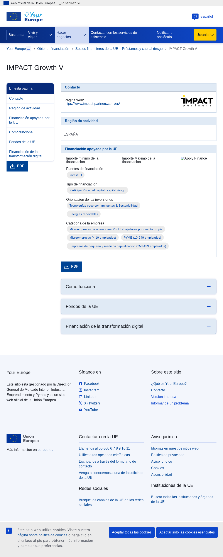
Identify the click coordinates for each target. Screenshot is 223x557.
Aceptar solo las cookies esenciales (187, 532)
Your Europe (16, 49)
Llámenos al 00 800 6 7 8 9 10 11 (104, 448)
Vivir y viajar (33, 35)
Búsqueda (16, 35)
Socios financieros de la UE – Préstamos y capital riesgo (119, 49)
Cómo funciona (21, 132)
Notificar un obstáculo (165, 35)
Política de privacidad (167, 455)
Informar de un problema (170, 403)
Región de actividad (24, 108)
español (203, 16)
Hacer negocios (64, 35)
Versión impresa (163, 397)
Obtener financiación (53, 49)
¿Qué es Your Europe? (169, 383)
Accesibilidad (161, 474)
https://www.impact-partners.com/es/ (92, 103)
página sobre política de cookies (42, 535)
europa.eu (45, 450)
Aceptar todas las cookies (132, 532)
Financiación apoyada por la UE (29, 120)
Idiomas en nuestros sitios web (175, 448)
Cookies (157, 468)
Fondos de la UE (22, 142)
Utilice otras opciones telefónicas (104, 455)
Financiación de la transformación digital (25, 154)
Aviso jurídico (161, 461)
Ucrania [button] (202, 35)
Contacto (16, 98)
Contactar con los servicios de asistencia (114, 35)
